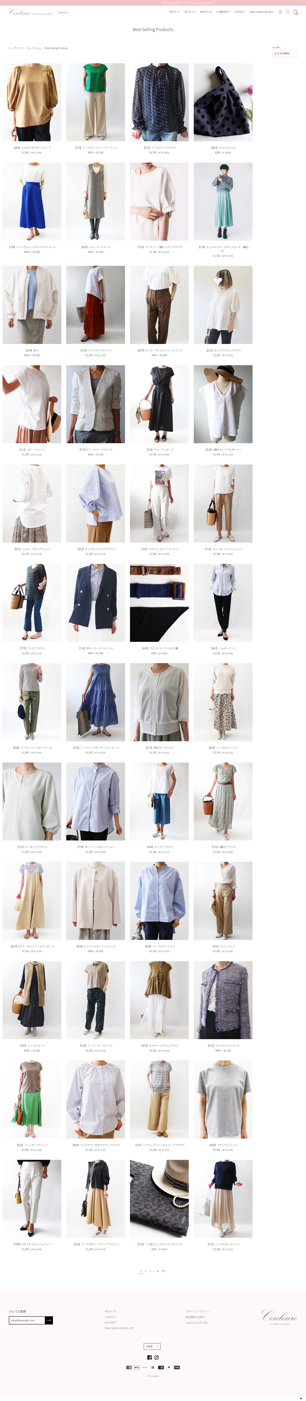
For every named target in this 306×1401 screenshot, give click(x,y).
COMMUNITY (223, 12)
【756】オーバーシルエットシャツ (95, 847)
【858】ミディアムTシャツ (223, 1145)
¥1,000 (95, 355)
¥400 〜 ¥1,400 (159, 355)
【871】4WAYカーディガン (159, 747)
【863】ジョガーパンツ (223, 648)
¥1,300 (223, 255)
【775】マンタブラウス (32, 648)
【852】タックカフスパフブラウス (95, 549)
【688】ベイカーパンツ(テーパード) (32, 747)
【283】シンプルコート (32, 1045)
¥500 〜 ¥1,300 (95, 454)
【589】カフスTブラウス (159, 847)
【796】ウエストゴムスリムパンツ (32, 1244)
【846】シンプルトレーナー (223, 747)
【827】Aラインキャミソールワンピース (32, 946)
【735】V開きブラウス (223, 847)
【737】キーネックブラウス (31, 847)
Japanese (63, 12)
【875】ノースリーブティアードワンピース (95, 747)
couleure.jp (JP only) (196, 1322)
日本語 (149, 1346)
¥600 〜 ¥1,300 (31, 355)
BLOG (188, 12)
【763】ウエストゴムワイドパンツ (159, 549)
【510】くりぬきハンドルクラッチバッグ (159, 1244)
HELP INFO (110, 1322)
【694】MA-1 (32, 350)
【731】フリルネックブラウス (159, 147)
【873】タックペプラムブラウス (223, 350)
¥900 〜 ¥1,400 (95, 653)
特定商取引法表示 (195, 1317)
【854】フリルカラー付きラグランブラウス (95, 1145)
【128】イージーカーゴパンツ (95, 1045)
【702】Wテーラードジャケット (95, 648)
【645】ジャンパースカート (95, 247)
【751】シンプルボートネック (223, 1244)
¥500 (223, 152)
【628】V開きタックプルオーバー (223, 449)
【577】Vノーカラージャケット (95, 449)
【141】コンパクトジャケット (223, 1045)
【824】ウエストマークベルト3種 (159, 648)
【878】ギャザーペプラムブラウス (159, 1045)
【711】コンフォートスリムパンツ (223, 549)
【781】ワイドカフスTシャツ (95, 350)
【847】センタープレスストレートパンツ (159, 350)
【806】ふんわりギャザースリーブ (32, 147)
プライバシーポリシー (197, 1311)
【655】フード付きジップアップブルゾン (95, 1244)
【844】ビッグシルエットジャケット (95, 946)
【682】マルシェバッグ (223, 147)
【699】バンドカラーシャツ (159, 946)
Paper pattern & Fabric (261, 12)
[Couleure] (31, 11)
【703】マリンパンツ (223, 946)
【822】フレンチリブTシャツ (32, 1145)
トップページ (16, 48)
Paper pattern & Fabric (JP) (119, 1328)
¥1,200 (95, 554)
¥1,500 (159, 152)
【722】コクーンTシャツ (32, 449)
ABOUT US (206, 12)
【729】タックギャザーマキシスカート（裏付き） (223, 249)
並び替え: (277, 47)
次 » (164, 1271)
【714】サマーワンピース (159, 449)
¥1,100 (159, 252)
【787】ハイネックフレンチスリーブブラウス (159, 1145)
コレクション (34, 48)
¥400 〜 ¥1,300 (31, 252)
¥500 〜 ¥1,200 (95, 152)
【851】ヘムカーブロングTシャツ (31, 549)
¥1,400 (32, 152)
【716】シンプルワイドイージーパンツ (95, 147)
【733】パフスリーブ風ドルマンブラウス (159, 247)
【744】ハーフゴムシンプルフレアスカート (32, 247)
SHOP (172, 12)
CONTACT (239, 12)
